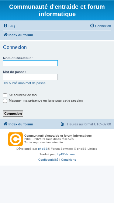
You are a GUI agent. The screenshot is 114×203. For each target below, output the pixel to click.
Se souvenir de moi (22, 95)
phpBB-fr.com (65, 154)
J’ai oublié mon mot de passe (24, 83)
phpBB (43, 148)
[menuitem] (9, 26)
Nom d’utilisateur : (18, 58)
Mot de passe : (14, 72)
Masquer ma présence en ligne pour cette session (45, 100)
